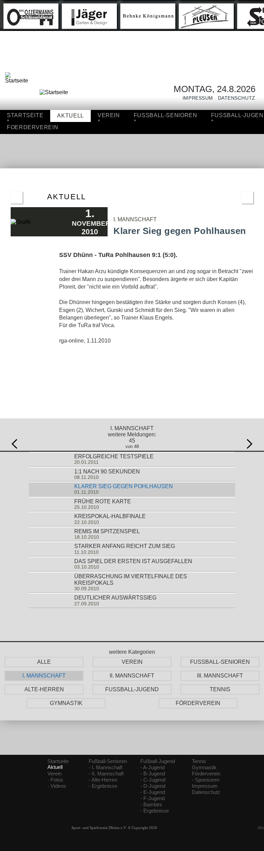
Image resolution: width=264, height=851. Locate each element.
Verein (109, 115)
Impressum (195, 98)
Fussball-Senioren (165, 115)
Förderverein (206, 773)
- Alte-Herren (103, 780)
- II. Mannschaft (106, 773)
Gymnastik (204, 767)
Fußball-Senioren (108, 761)
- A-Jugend (152, 767)
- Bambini (151, 804)
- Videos (56, 786)
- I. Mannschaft (105, 767)
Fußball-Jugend (157, 761)
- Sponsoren (205, 780)
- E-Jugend (152, 792)
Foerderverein (32, 127)
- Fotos (55, 780)
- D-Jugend (152, 786)
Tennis (199, 761)
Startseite (25, 115)
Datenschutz (234, 98)
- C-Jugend (152, 780)
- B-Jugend (152, 773)
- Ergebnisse (103, 786)
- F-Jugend (152, 798)
